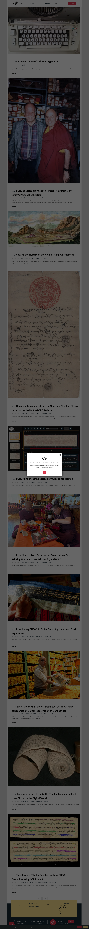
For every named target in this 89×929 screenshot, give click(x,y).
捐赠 (45, 472)
